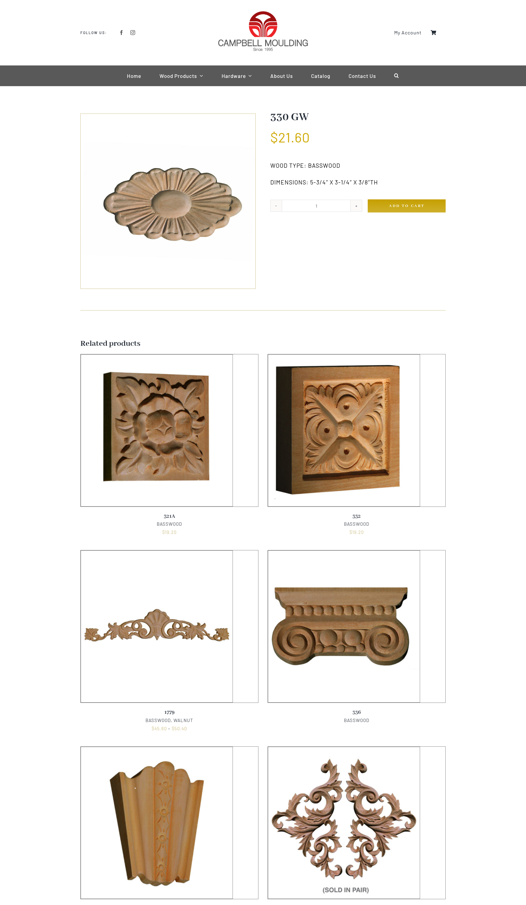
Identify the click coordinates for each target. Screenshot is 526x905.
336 (356, 712)
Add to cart (407, 206)
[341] (157, 750)
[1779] (157, 554)
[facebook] (121, 32)
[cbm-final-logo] (263, 13)
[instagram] (132, 32)
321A (169, 516)
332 (356, 516)
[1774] (344, 750)
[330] (168, 201)
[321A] (157, 358)
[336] (344, 554)
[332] (344, 358)
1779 (169, 712)
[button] (396, 75)
